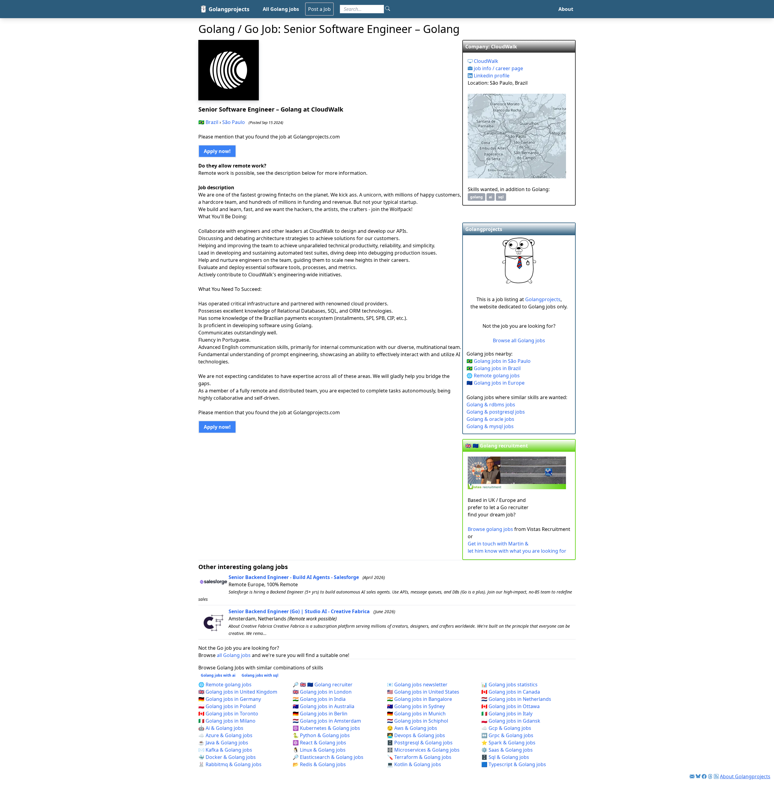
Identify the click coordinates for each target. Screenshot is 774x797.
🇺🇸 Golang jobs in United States (423, 691)
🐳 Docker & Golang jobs (227, 757)
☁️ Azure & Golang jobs (225, 735)
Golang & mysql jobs (490, 426)
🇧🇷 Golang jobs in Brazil (494, 368)
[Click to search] (387, 9)
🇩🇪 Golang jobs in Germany (229, 699)
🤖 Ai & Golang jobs (220, 728)
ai (490, 197)
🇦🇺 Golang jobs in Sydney (416, 706)
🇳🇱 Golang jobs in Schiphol (417, 720)
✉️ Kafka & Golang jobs (225, 750)
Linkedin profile (491, 75)
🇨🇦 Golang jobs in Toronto (228, 713)
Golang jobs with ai (218, 675)
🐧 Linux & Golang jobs (319, 750)
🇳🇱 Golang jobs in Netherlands (516, 699)
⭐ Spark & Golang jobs (508, 742)
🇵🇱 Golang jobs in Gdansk (510, 720)
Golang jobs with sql (260, 675)
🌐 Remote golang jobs (493, 375)
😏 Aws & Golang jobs (412, 728)
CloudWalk (485, 61)
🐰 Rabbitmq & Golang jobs (230, 764)
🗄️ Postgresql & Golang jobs (420, 742)
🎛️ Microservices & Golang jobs (423, 750)
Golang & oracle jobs (490, 419)
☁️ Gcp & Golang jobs (506, 728)
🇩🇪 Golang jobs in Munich (416, 713)
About (565, 9)
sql (501, 197)
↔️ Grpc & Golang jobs (507, 735)
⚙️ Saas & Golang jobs (507, 750)
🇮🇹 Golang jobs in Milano (226, 720)
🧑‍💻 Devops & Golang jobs (416, 735)
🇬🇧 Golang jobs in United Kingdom (237, 691)
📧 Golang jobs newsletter (417, 684)
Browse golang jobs (490, 529)
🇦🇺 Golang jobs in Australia (323, 706)
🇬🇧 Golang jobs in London (322, 691)
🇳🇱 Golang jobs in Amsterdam (327, 720)
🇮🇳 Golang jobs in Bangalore (419, 699)
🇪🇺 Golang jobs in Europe (496, 382)
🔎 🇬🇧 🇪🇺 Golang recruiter (323, 684)
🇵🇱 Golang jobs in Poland (227, 706)
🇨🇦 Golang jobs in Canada (510, 691)
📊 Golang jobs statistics (509, 684)
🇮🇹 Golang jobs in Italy (506, 713)
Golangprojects (543, 299)
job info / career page (498, 68)
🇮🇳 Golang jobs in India (319, 699)
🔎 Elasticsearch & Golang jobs (328, 757)
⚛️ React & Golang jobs (319, 742)
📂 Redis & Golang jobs (319, 764)
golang (476, 197)
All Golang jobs (281, 9)
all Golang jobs (234, 655)
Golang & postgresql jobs (496, 411)
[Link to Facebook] (704, 776)
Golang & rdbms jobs (491, 404)
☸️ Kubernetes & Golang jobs (326, 728)
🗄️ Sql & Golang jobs (505, 757)
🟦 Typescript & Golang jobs (513, 764)
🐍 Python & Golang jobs (321, 735)
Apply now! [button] (217, 151)
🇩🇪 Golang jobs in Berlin (320, 713)
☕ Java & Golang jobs (223, 742)
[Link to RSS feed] (716, 776)
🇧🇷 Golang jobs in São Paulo (499, 361)
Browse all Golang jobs (519, 340)
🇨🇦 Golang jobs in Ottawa (510, 706)
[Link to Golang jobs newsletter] (692, 776)
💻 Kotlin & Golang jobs (414, 764)
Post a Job (319, 9)
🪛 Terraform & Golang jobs (419, 757)
